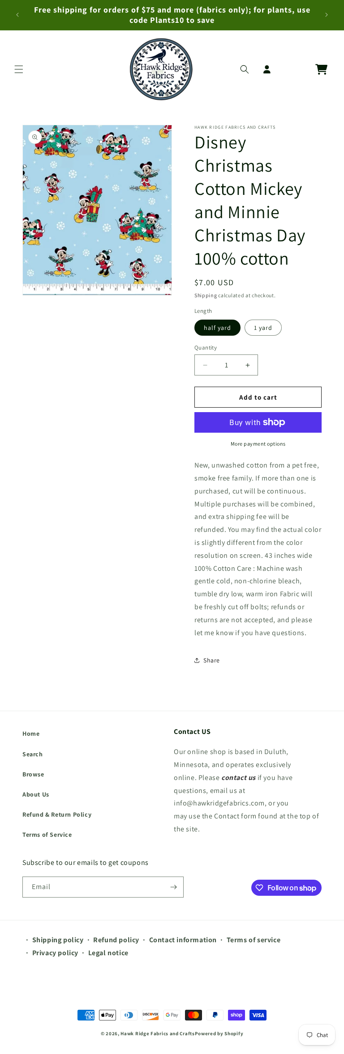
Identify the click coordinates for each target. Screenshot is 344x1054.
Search (32, 754)
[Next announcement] (326, 15)
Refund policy (116, 939)
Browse (33, 774)
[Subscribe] (173, 887)
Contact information (183, 939)
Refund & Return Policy (56, 814)
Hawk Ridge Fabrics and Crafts (157, 1033)
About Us (35, 794)
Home (30, 733)
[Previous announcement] (17, 15)
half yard (217, 328)
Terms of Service (47, 835)
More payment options (258, 443)
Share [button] (211, 660)
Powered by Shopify (219, 1033)
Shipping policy (58, 939)
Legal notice (108, 952)
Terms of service (254, 939)
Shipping (205, 295)
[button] (19, 69)
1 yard (263, 328)
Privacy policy (55, 952)
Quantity (205, 347)
